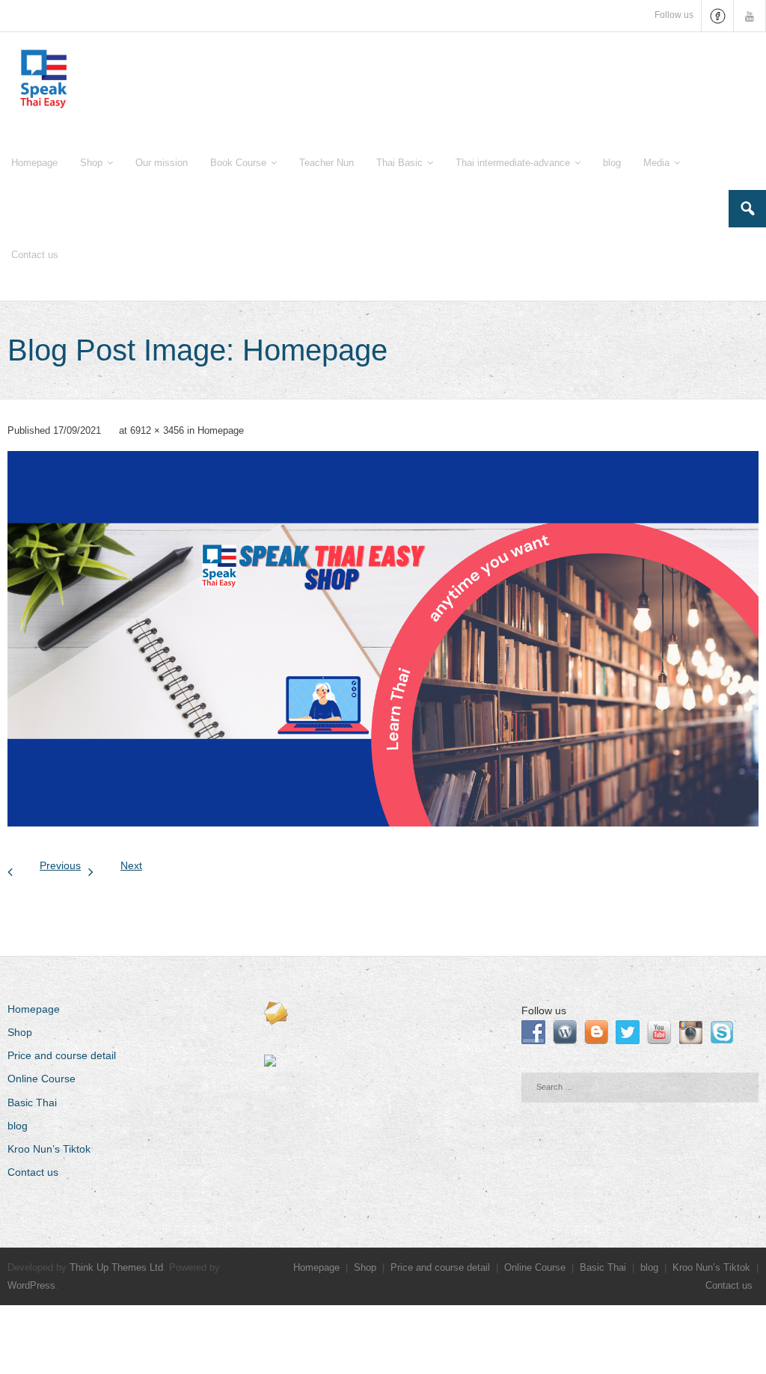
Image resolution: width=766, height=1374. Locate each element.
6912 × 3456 (157, 430)
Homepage (220, 430)
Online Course (41, 1079)
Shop (19, 1032)
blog (17, 1126)
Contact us (32, 1172)
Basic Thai (32, 1102)
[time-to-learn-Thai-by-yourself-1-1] (383, 638)
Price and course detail (61, 1055)
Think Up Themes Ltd (116, 1267)
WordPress (31, 1285)
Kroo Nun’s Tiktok (49, 1149)
